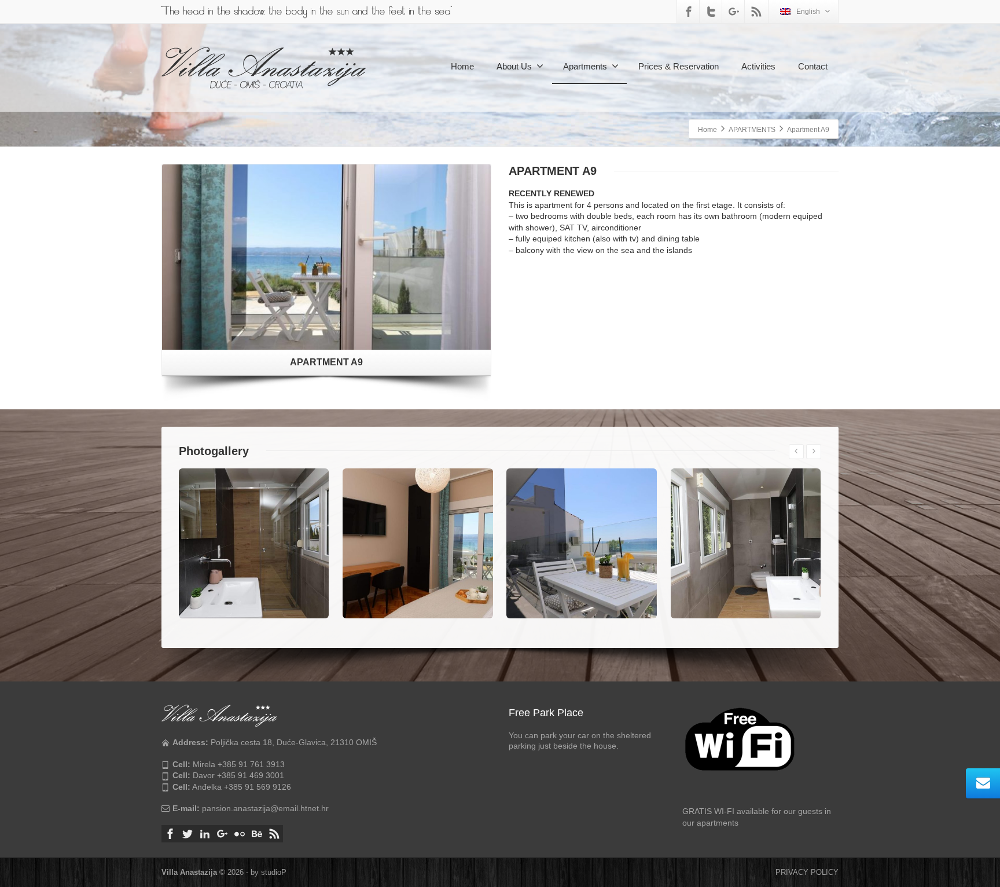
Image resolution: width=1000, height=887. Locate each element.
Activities (758, 66)
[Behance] (257, 833)
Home (462, 66)
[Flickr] (239, 833)
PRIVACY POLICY (807, 872)
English (808, 12)
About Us (514, 66)
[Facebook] (688, 11)
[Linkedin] (205, 833)
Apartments (585, 66)
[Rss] (756, 11)
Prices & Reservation (678, 66)
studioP (273, 872)
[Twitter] (711, 11)
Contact (813, 66)
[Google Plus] (733, 11)
